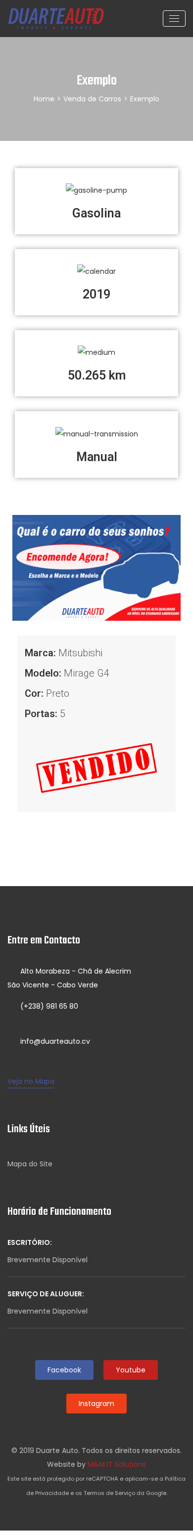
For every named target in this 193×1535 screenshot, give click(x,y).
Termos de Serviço (109, 1493)
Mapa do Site (29, 1164)
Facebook (64, 1370)
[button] (22, 567)
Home (44, 99)
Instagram (96, 1403)
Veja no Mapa (30, 1081)
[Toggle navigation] (174, 18)
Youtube (130, 1370)
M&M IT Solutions (117, 1464)
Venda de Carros (92, 99)
